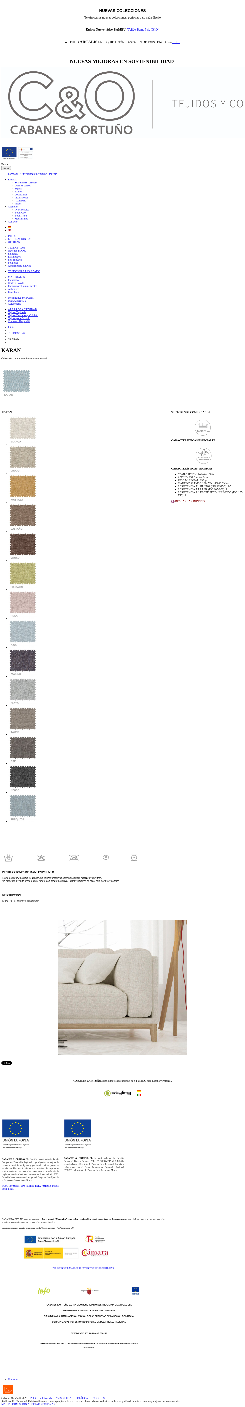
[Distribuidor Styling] (139, 1095)
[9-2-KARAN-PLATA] (22, 705)
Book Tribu (21, 215)
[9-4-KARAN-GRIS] (22, 763)
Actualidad (20, 200)
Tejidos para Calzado (19, 318)
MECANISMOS (17, 300)
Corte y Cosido (16, 283)
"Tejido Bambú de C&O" (142, 29)
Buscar (6, 168)
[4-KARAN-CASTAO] (22, 531)
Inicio (11, 327)
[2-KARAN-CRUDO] (22, 473)
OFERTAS (14, 242)
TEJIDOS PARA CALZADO (24, 271)
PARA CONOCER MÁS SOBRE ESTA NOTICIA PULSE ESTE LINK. (83, 1268)
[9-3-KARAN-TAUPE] (22, 734)
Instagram (32, 173)
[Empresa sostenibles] (25, 158)
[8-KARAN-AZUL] (22, 647)
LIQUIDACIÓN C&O (20, 239)
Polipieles (13, 262)
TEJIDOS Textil (16, 247)
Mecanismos (21, 218)
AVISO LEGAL (64, 1398)
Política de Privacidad (41, 1398)
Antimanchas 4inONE (20, 265)
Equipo (18, 188)
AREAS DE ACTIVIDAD (22, 309)
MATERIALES (16, 277)
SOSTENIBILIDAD (26, 182)
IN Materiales (22, 209)
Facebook (13, 173)
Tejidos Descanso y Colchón (23, 315)
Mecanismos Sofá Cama (21, 297)
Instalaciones (21, 197)
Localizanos (21, 194)
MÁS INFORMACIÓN (14, 1404)
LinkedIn (52, 173)
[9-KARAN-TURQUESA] (22, 821)
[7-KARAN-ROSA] (22, 618)
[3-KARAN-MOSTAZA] (22, 502)
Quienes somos (23, 185)
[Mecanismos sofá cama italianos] (139, 1091)
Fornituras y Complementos (22, 286)
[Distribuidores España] (118, 1096)
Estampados (14, 256)
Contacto (13, 221)
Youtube (42, 173)
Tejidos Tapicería (17, 312)
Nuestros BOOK (17, 250)
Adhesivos (13, 289)
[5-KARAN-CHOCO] (22, 560)
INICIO (12, 235)
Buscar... (5, 164)
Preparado (13, 280)
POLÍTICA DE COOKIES (90, 1398)
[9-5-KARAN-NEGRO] (22, 792)
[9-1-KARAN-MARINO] (22, 676)
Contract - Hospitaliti (19, 321)
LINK (176, 42)
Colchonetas (14, 303)
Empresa (12, 179)
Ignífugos (13, 253)
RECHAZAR (47, 1404)
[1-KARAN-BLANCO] (22, 443)
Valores (18, 191)
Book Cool (20, 212)
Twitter (22, 173)
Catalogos (13, 206)
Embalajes (13, 292)
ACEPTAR (34, 1404)
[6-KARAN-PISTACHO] (22, 589)
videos (18, 203)
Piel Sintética (15, 259)
